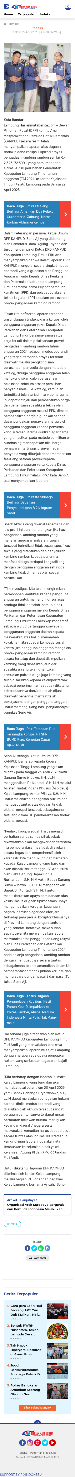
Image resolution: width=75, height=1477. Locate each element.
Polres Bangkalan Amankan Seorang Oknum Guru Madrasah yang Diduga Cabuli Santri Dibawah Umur (26, 1389)
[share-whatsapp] (41, 1248)
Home (8, 14)
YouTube (55, 1448)
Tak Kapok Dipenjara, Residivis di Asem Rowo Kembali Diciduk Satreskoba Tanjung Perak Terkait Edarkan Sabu (26, 1349)
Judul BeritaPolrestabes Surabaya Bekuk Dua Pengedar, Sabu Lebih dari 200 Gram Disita (27, 1369)
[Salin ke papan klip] (47, 1248)
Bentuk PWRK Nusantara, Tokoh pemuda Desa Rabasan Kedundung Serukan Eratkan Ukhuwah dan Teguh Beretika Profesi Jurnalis (27, 1329)
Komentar (39, 1258)
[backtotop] (37, 1424)
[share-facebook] (27, 1248)
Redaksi (23, 1452)
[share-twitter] (34, 1248)
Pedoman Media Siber (44, 1452)
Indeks (45, 14)
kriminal (12, 1223)
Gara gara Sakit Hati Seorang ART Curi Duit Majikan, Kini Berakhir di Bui (26, 1310)
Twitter (47, 1448)
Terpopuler (26, 14)
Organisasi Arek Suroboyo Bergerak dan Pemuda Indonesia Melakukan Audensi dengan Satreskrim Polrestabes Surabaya (35, 1207)
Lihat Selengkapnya (36, 1407)
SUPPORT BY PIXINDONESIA (21, 1475)
